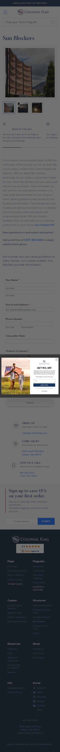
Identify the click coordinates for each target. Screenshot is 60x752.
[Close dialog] (56, 359)
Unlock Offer (44, 385)
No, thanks (44, 391)
